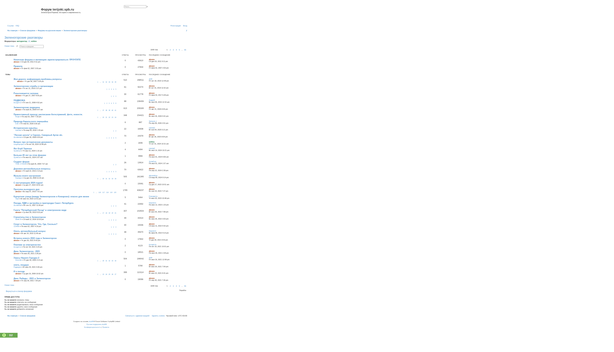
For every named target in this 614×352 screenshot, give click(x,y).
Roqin (17, 117)
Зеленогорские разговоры (23, 37)
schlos (34, 41)
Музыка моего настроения (27, 176)
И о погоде (19, 271)
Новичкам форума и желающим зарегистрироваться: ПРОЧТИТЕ (47, 59)
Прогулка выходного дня (26, 189)
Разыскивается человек (26, 93)
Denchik (18, 260)
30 (103, 179)
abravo (16, 62)
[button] (161, 50)
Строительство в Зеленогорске (30, 217)
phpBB (91, 321)
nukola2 (18, 130)
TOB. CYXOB (20, 164)
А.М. (17, 124)
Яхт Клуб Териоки (23, 148)
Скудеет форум (21, 162)
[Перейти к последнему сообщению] (155, 59)
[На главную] (23, 13)
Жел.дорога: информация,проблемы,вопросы (38, 79)
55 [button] (185, 50)
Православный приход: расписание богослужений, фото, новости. (48, 114)
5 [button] (179, 50)
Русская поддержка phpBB (97, 324)
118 (107, 192)
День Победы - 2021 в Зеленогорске (32, 278)
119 (111, 192)
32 (106, 82)
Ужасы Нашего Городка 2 (26, 258)
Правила (18, 66)
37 (103, 110)
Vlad (17, 199)
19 (109, 213)
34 (112, 82)
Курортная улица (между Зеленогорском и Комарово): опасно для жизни (51, 196)
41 (115, 110)
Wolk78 (18, 219)
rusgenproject (19, 144)
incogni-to (17, 102)
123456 (16, 226)
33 (109, 82)
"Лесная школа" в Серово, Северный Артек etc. (38, 135)
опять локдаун (21, 265)
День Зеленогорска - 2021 (27, 251)
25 (109, 274)
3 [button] (173, 50)
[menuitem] (16, 26)
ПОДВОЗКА (19, 100)
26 (112, 274)
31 (103, 82)
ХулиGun (17, 151)
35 (115, 82)
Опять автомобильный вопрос (30, 231)
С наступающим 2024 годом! (28, 183)
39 (109, 110)
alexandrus (153, 175)
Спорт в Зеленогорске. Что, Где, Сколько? (35, 224)
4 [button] (176, 50)
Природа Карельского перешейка (31, 121)
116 (99, 192)
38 (106, 110)
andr (150, 79)
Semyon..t (153, 121)
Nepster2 (152, 203)
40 (112, 110)
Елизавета (153, 196)
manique (18, 178)
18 (106, 213)
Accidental (18, 137)
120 (115, 192)
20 (103, 117)
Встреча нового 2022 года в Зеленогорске (35, 238)
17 (103, 213)
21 (106, 117)
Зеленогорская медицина (27, 107)
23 (112, 117)
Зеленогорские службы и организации (33, 86)
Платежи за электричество (27, 245)
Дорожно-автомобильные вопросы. (32, 169)
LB (29, 41)
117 (103, 192)
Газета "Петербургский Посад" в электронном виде (40, 210)
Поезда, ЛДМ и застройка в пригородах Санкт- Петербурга (43, 203)
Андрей (152, 100)
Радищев (17, 267)
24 (115, 117)
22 (109, 117)
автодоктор (22, 41)
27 (115, 274)
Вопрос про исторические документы (33, 142)
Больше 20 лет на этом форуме (30, 155)
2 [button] (170, 50)
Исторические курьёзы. (26, 128)
